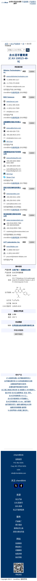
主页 (6, 44)
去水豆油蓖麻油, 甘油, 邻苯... (22, 393)
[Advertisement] (18, 22)
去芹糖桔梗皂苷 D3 (11, 381)
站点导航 (18, 557)
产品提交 (33, 2)
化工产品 (18, 499)
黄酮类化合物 (25, 270)
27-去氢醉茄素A (11, 378)
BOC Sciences (8, 97)
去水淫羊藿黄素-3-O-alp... (15, 401)
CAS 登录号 (18, 502)
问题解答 (18, 550)
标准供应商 (15, 92)
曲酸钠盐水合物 (25, 404)
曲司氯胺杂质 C (10, 404)
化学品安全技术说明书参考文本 (23, 325)
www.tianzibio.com (13, 194)
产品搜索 (25, 2)
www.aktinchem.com (13, 128)
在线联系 (18, 543)
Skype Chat (10, 177)
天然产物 (15, 270)
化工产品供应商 (18, 509)
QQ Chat (9, 141)
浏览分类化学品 (18, 531)
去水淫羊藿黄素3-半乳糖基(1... (18, 398)
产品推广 (18, 521)
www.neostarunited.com (14, 220)
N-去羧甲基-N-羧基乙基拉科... (18, 410)
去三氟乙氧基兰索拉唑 (9, 390)
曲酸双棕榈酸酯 (15, 407)
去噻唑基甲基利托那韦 (18, 384)
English (33, 3)
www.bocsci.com (12, 101)
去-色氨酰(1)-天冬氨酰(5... (27, 390)
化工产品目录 (15, 44)
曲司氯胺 (27, 401)
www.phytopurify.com (13, 158)
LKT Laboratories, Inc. (11, 242)
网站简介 (18, 547)
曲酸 (18, 404)
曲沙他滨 (8, 393)
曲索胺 (24, 407)
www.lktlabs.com (12, 246)
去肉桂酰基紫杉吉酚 (25, 381)
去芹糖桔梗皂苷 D (24, 378)
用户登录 (18, 525)
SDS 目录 (18, 506)
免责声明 (18, 554)
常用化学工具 (18, 528)
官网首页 (18, 459)
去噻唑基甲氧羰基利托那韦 (18, 387)
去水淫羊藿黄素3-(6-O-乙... (18, 396)
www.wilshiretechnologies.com (17, 76)
